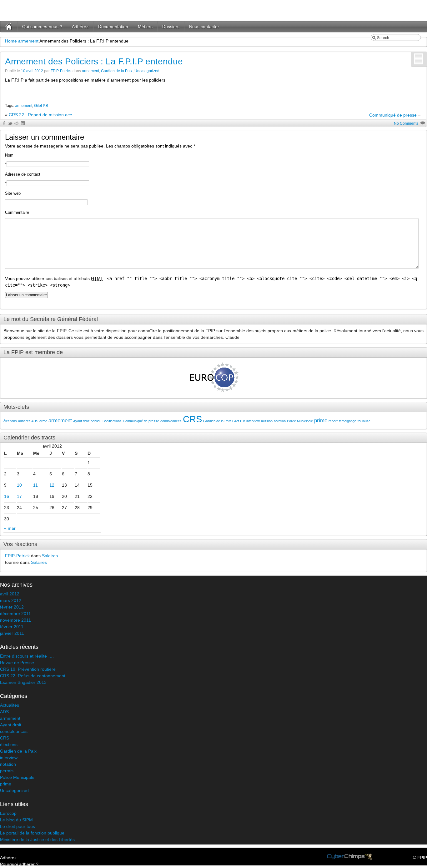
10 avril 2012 (32, 71)
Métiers (145, 26)
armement (28, 40)
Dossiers (170, 26)
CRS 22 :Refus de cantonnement (32, 675)
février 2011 (11, 626)
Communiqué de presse (393, 115)
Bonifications (112, 421)
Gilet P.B (41, 105)
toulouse (364, 421)
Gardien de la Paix (117, 71)
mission (267, 421)
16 (6, 496)
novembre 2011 (15, 620)
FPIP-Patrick (61, 71)
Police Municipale (300, 421)
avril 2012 (9, 593)
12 (51, 485)
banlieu (96, 421)
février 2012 (12, 606)
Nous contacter (204, 26)
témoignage (347, 421)
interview (253, 421)
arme (43, 421)
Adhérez (80, 26)
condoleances (171, 421)
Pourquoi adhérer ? (19, 864)
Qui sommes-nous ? (42, 26)
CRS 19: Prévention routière (28, 669)
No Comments (406, 123)
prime (320, 420)
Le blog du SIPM (16, 819)
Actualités (9, 705)
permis (6, 770)
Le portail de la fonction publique (32, 832)
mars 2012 (10, 600)
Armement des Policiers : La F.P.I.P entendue (94, 61)
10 (19, 485)
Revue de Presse (17, 662)
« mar (10, 528)
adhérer (24, 421)
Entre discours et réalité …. (27, 656)
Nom (9, 155)
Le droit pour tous (17, 826)
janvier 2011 (12, 633)
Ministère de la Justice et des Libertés (37, 839)
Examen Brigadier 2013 (23, 682)
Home (11, 40)
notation (280, 421)
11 (35, 485)
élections (10, 421)
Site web (13, 193)
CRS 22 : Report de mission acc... (42, 114)
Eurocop (8, 813)
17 (19, 496)
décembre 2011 (15, 613)
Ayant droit (81, 421)
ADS (34, 421)
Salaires (50, 555)
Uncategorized (146, 71)
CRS (192, 419)
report (333, 421)
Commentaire (17, 212)
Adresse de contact (22, 174)
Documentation (113, 26)
